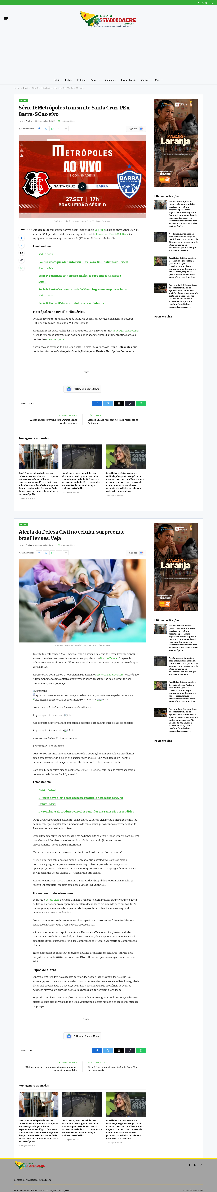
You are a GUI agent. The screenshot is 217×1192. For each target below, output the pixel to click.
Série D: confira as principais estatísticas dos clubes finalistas (80, 275)
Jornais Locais (128, 80)
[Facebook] (22, 238)
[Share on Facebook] (39, 128)
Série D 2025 (46, 254)
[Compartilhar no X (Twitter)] (46, 128)
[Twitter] (22, 245)
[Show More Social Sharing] (66, 128)
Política (81, 80)
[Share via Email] (59, 128)
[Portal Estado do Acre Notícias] (108, 18)
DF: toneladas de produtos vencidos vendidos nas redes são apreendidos (86, 811)
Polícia (68, 80)
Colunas (109, 80)
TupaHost (66, 1190)
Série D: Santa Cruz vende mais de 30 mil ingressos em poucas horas (83, 289)
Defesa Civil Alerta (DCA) (109, 674)
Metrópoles (27, 121)
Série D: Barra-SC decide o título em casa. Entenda (71, 303)
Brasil (23, 100)
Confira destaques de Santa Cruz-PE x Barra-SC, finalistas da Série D (83, 262)
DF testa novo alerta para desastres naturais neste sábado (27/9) (81, 798)
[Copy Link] (22, 260)
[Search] (211, 2)
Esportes (95, 80)
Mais (157, 80)
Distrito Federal (109, 658)
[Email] (22, 253)
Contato (145, 80)
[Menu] (6, 18)
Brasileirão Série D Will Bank (112, 234)
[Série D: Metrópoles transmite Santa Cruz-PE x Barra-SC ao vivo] (82, 176)
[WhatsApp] (22, 268)
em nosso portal (55, 339)
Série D (42, 281)
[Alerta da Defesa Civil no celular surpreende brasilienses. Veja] (82, 600)
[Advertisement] (108, 54)
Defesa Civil (52, 899)
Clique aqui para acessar (125, 330)
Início (57, 80)
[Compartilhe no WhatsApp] (52, 128)
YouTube (100, 229)
